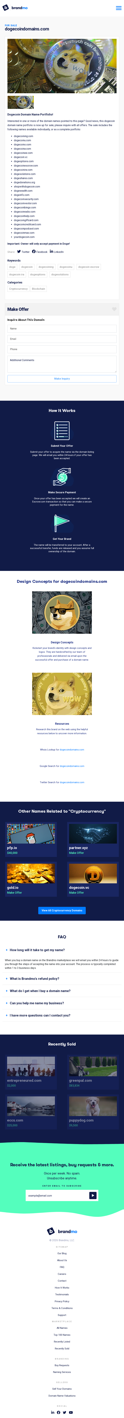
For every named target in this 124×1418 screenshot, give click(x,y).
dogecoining (46, 266)
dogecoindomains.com (72, 749)
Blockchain (38, 288)
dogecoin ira (16, 274)
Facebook (41, 251)
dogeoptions (37, 274)
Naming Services (62, 1372)
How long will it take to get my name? (37, 950)
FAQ (62, 1267)
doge (12, 266)
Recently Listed (62, 1341)
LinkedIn (59, 251)
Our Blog (62, 1253)
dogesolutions (60, 274)
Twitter (26, 251)
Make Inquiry (62, 378)
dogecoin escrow (88, 266)
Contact (62, 1280)
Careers (62, 1274)
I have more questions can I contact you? (40, 1015)
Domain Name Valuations (62, 1395)
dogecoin (27, 266)
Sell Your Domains (62, 1388)
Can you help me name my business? (37, 1003)
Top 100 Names (62, 1334)
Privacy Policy (62, 1301)
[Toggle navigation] (118, 7)
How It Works (62, 1287)
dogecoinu (66, 266)
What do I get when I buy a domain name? (40, 991)
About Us (62, 1260)
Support (62, 1315)
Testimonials (62, 1294)
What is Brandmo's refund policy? (34, 979)
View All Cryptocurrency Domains (62, 910)
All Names (62, 1328)
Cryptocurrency (18, 288)
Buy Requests (62, 1365)
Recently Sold (62, 1348)
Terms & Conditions (62, 1308)
